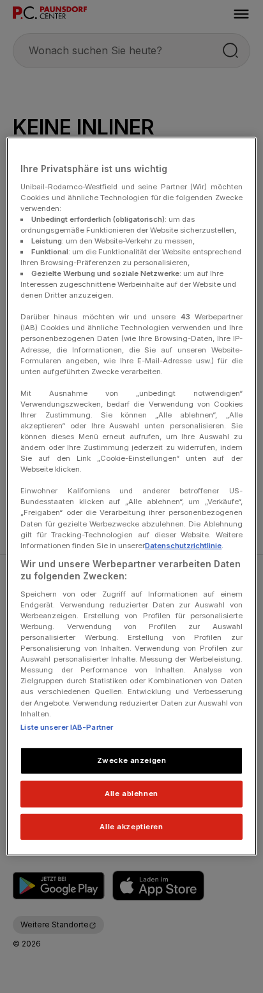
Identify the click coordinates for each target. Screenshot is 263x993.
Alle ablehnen (131, 792)
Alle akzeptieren (131, 826)
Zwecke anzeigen (132, 759)
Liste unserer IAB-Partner (66, 726)
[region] (131, 496)
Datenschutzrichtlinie (183, 544)
